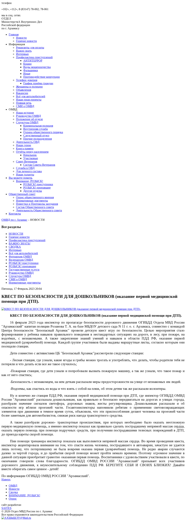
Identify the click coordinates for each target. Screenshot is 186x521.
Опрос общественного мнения (35, 197)
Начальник (30, 155)
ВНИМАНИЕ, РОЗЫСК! (24, 495)
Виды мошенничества (37, 67)
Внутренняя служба (35, 128)
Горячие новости (26, 41)
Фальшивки (30, 70)
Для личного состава (29, 171)
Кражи (27, 63)
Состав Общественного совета (35, 207)
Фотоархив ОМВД (20, 256)
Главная (14, 34)
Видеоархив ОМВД (21, 259)
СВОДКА (15, 246)
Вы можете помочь (20, 177)
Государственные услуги (24, 269)
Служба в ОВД (25, 168)
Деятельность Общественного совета (39, 210)
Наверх (6, 479)
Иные (26, 73)
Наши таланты (25, 174)
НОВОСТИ (16, 233)
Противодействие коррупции (41, 76)
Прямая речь (23, 102)
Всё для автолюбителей (30, 96)
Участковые (30, 158)
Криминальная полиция (38, 125)
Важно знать (24, 50)
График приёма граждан (38, 83)
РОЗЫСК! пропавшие (37, 187)
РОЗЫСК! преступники (38, 184)
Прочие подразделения (37, 138)
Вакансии (22, 93)
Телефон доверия (26, 80)
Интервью (22, 54)
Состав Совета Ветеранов (39, 164)
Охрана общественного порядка (43, 132)
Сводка (13, 492)
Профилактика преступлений (34, 57)
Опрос (13, 498)
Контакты (15, 213)
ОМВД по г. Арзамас (14, 219)
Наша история (25, 112)
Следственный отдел (36, 135)
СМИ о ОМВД (25, 106)
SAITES (6, 508)
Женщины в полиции (29, 86)
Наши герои (23, 145)
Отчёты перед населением (32, 151)
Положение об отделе (29, 119)
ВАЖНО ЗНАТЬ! (19, 243)
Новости (21, 37)
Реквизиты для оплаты (30, 47)
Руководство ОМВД (28, 115)
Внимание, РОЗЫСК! (29, 181)
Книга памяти (24, 148)
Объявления (23, 89)
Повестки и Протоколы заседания (37, 203)
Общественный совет (22, 194)
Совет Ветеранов (26, 161)
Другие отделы (32, 190)
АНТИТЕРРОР (32, 60)
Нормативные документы (32, 200)
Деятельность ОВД (27, 142)
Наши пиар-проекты (28, 99)
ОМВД (13, 485)
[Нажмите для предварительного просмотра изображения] (71, 309)
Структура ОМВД (27, 122)
